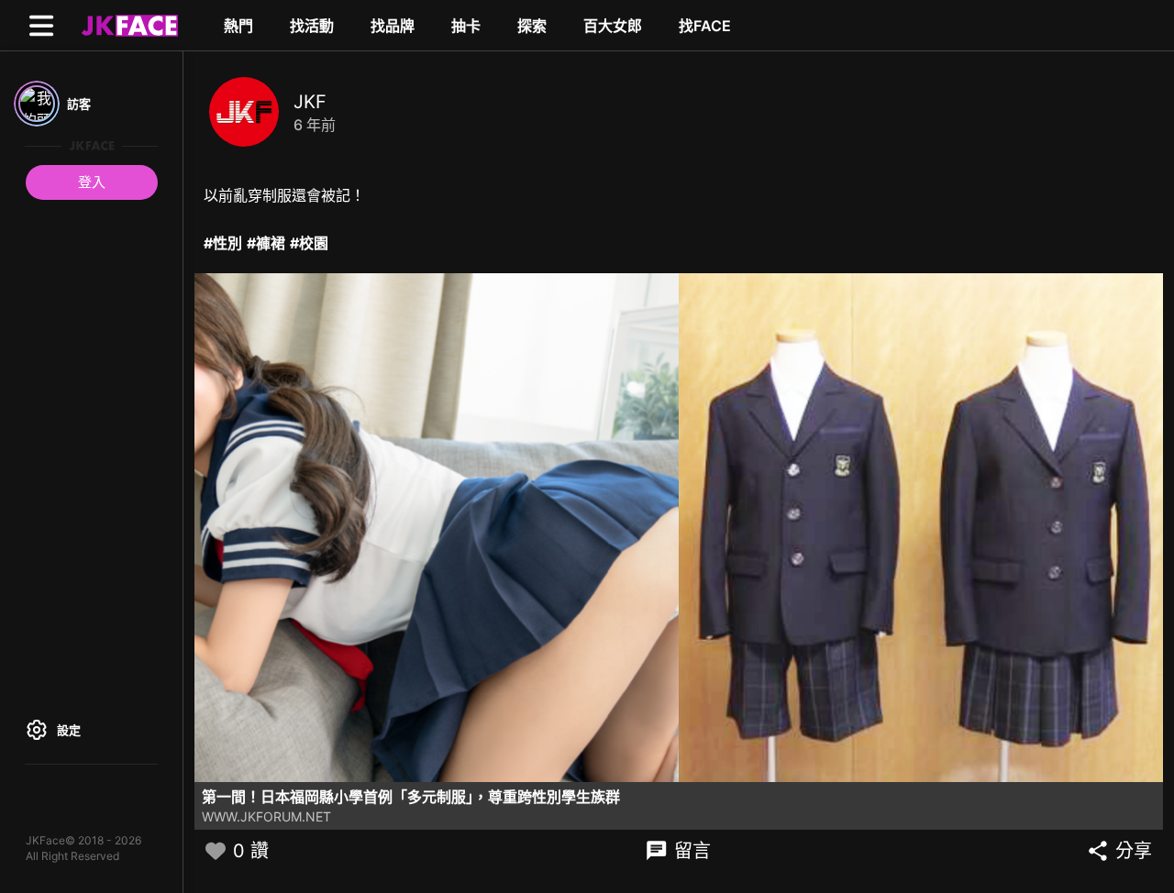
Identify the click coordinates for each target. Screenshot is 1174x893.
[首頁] (127, 25)
